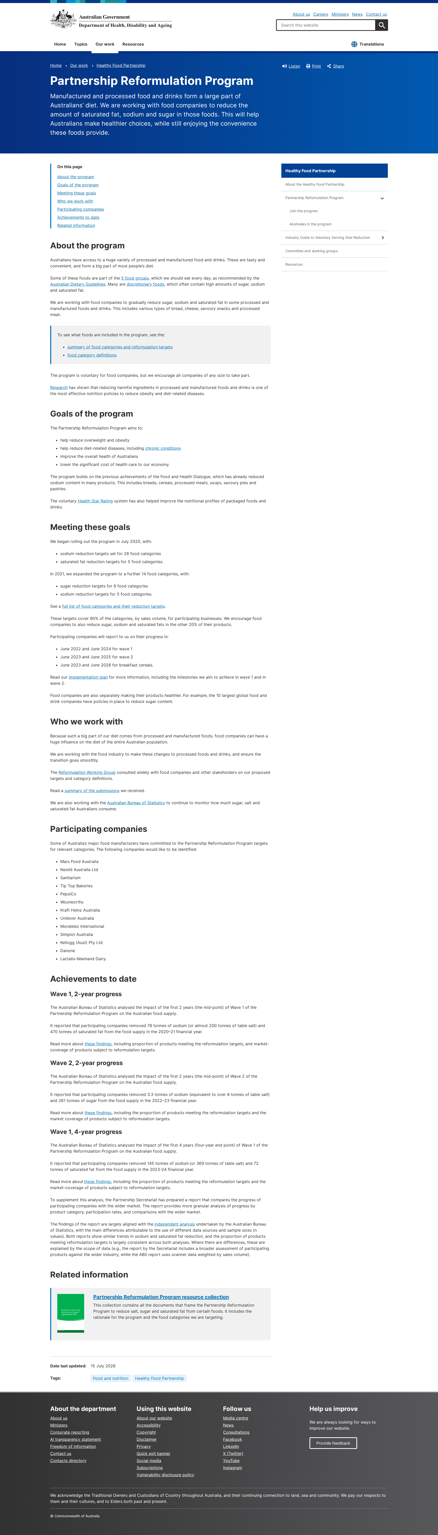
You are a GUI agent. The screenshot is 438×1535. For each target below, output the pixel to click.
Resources (133, 44)
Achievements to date (78, 217)
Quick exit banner (153, 1453)
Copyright (146, 1432)
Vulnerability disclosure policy (165, 1474)
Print (316, 66)
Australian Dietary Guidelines (77, 284)
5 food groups (135, 278)
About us (301, 14)
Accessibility (149, 1425)
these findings (98, 1043)
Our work (105, 44)
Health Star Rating (95, 500)
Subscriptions (150, 1467)
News (357, 14)
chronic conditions (163, 448)
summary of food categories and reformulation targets (120, 346)
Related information (76, 225)
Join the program (303, 211)
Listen (294, 66)
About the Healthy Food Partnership (314, 184)
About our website (154, 1418)
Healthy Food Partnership (121, 65)
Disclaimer (147, 1439)
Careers (320, 14)
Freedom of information (73, 1446)
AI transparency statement (75, 1439)
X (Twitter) (233, 1453)
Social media (149, 1460)
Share (338, 66)
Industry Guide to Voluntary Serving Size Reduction (327, 237)
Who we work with (75, 201)
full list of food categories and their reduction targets (113, 606)
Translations (371, 44)
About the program (75, 176)
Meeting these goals (76, 192)
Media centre (235, 1418)
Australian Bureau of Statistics (136, 802)
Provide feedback (333, 1443)
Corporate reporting (69, 1432)
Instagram (232, 1467)
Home (60, 44)
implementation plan (88, 677)
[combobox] (326, 25)
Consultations (236, 1432)
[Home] (111, 18)
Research (59, 387)
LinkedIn (231, 1446)
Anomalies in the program (310, 224)
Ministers (340, 14)
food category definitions (91, 355)
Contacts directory (68, 1460)
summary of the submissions (92, 790)
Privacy (144, 1446)
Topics (80, 44)
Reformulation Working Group (87, 772)
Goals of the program (78, 184)
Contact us (376, 14)
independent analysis (175, 1224)
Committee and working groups (311, 251)
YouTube (231, 1460)
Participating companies (80, 209)
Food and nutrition (110, 1378)
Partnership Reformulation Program (314, 197)
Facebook (232, 1439)
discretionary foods (145, 284)
